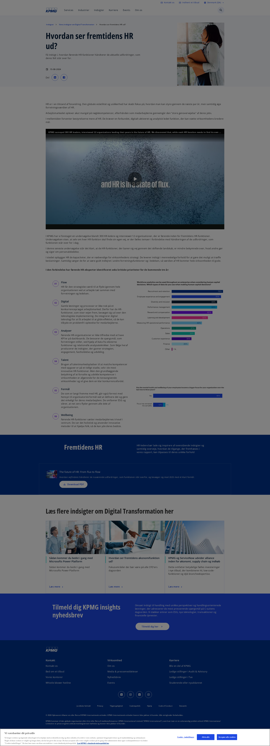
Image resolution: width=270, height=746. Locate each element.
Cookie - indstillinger (185, 737)
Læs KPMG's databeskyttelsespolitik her (93, 743)
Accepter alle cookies (227, 737)
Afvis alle (205, 737)
